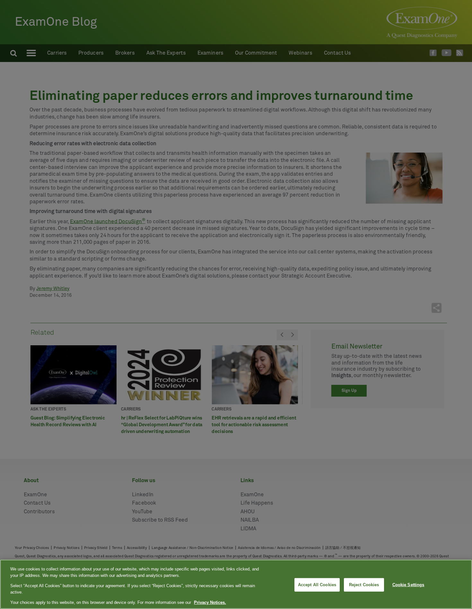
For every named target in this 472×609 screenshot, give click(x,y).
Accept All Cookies (317, 584)
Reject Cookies (364, 584)
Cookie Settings (408, 584)
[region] (236, 584)
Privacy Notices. (210, 602)
